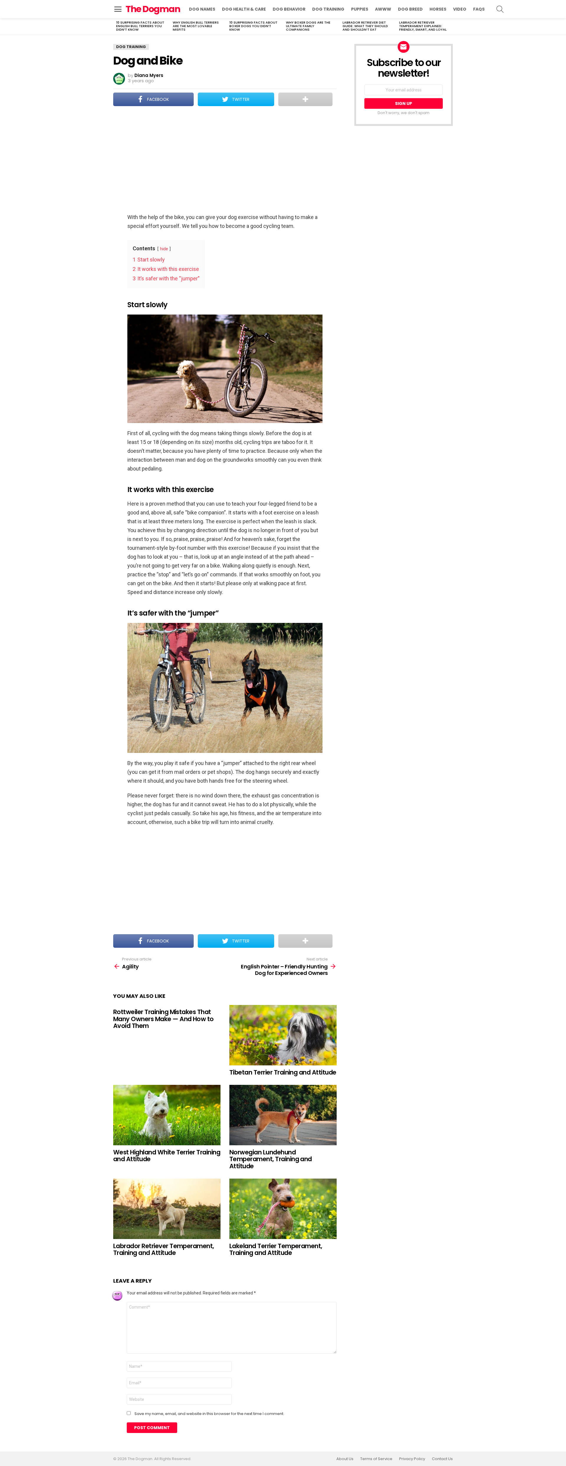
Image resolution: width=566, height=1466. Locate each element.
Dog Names (202, 9)
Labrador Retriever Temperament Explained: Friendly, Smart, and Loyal (423, 26)
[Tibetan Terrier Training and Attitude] (283, 1035)
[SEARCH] (500, 9)
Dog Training (328, 9)
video (459, 9)
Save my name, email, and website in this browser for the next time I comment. (209, 1413)
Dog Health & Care (244, 9)
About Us (344, 1459)
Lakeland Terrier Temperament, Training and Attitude (275, 1249)
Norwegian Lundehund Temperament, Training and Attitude (270, 1159)
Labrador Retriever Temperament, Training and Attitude (163, 1249)
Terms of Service (376, 1459)
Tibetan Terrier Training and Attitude (282, 1072)
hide (164, 248)
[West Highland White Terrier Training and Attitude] (167, 1115)
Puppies (359, 9)
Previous (116, 26)
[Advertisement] (225, 160)
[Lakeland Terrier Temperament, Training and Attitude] (283, 1209)
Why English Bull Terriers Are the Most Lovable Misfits (196, 26)
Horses (438, 9)
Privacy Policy (412, 1459)
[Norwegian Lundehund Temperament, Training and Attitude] (283, 1115)
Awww (383, 9)
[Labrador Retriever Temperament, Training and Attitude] (167, 1209)
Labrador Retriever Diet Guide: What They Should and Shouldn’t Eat (365, 26)
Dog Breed (410, 9)
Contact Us (442, 1459)
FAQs (479, 9)
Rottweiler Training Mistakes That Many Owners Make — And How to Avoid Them (163, 1019)
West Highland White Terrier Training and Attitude (166, 1156)
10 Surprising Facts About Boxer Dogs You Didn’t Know (253, 26)
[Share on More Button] (305, 99)
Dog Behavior (289, 9)
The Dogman (153, 9)
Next (450, 26)
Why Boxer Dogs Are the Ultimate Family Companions (308, 26)
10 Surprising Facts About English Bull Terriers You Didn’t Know (140, 26)
